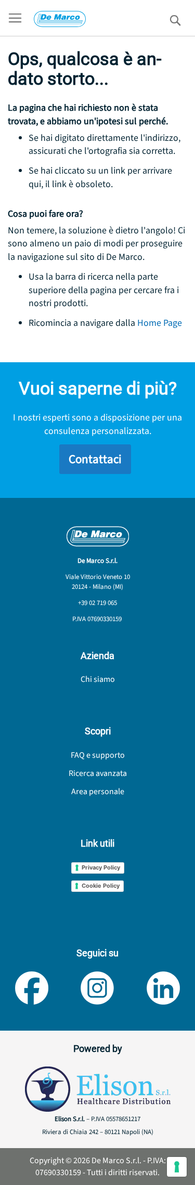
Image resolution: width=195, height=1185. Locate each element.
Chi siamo (98, 679)
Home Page (159, 323)
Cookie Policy (101, 885)
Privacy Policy (101, 867)
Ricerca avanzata (98, 773)
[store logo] (60, 19)
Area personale (97, 791)
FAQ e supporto (98, 755)
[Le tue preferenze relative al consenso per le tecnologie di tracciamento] (177, 1167)
